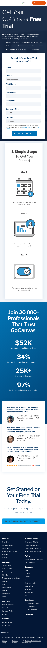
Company (10, 101)
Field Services (7, 569)
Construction (6, 566)
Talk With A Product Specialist (22, 521)
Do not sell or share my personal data (31, 642)
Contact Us (6, 625)
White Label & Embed (9, 551)
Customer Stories (30, 583)
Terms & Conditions (14, 642)
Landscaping (6, 587)
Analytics (5, 554)
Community (28, 589)
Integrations (6, 548)
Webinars (28, 580)
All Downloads (32, 610)
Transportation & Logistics (11, 578)
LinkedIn (26, 618)
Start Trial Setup (23, 134)
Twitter (35, 618)
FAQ (26, 595)
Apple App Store (33, 603)
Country (9, 117)
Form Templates (7, 545)
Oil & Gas (5, 575)
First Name (11, 84)
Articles (27, 577)
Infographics (29, 586)
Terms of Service (27, 127)
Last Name (11, 92)
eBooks (27, 574)
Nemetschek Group (8, 605)
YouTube (39, 618)
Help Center (29, 592)
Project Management (31, 545)
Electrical (5, 581)
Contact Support (7, 622)
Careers (5, 614)
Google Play (32, 607)
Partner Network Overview (34, 559)
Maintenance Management (33, 548)
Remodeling (6, 594)
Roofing (4, 597)
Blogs (26, 571)
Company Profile (7, 611)
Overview (5, 542)
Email (8, 67)
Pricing (4, 558)
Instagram (31, 618)
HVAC (4, 584)
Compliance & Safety (31, 542)
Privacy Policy (4, 642)
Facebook (28, 618)
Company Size (12, 109)
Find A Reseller (30, 562)
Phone (9, 76)
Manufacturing (7, 572)
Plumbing (5, 591)
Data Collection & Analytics (34, 551)
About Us (5, 608)
